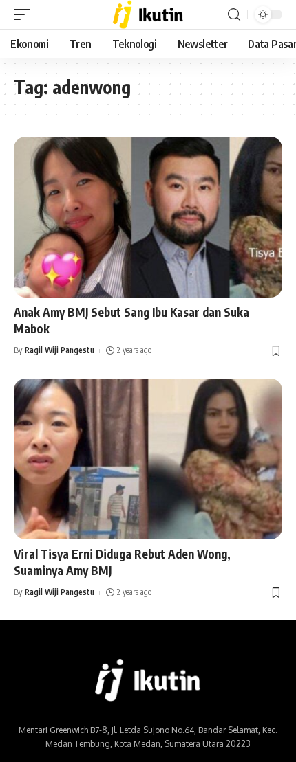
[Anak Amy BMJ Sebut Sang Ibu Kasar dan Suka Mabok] (148, 217)
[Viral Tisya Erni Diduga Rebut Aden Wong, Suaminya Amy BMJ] (148, 459)
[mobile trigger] (25, 14)
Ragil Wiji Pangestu (59, 350)
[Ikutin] (148, 14)
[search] (234, 14)
